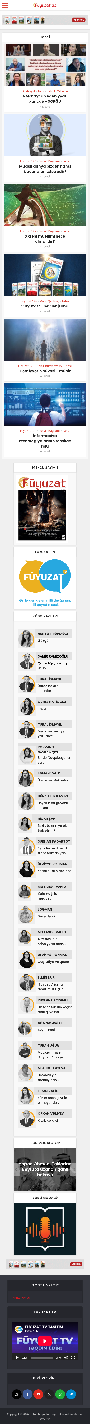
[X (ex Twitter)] (49, 1394)
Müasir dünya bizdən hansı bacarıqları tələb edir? (45, 169)
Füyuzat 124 (28, 431)
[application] (45, 1341)
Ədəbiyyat (28, 91)
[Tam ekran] (73, 1357)
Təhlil (41, 91)
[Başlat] (17, 1357)
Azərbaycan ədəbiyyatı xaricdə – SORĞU (45, 98)
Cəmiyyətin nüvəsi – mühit (45, 371)
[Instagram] (17, 1394)
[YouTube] (38, 1394)
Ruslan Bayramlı (49, 161)
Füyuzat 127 (28, 231)
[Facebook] (27, 1394)
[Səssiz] (66, 1357)
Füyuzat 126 (29, 301)
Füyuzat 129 (28, 161)
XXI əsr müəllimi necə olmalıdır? (45, 239)
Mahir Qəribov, (49, 301)
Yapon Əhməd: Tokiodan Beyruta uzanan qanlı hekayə (45, 1169)
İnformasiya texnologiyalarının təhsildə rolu (45, 441)
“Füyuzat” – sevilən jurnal (45, 306)
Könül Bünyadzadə (49, 366)
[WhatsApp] (60, 1394)
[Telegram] (71, 1394)
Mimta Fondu (21, 1297)
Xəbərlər (62, 91)
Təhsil (51, 91)
